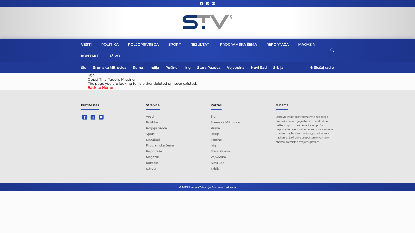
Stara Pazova (208, 68)
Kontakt (90, 56)
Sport (174, 45)
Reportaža (278, 45)
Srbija (278, 68)
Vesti (86, 45)
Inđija (154, 68)
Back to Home (100, 88)
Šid (83, 68)
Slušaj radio (323, 68)
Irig (188, 68)
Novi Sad (259, 68)
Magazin (307, 45)
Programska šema (238, 45)
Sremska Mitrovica (109, 68)
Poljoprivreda (143, 45)
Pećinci (172, 68)
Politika (110, 45)
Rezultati (201, 45)
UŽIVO (114, 56)
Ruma (138, 68)
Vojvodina (235, 68)
